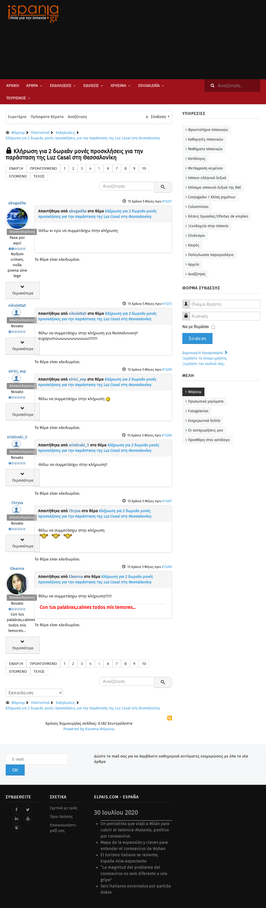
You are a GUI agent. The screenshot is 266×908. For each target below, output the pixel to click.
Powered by (73, 729)
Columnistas (198, 207)
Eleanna (17, 568)
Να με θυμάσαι (195, 326)
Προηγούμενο (43, 168)
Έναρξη (16, 168)
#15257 (167, 201)
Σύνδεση (197, 338)
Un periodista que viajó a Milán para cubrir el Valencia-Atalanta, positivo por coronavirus (135, 830)
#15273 (167, 304)
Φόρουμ (194, 392)
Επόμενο (18, 176)
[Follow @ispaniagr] (27, 809)
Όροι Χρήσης (61, 816)
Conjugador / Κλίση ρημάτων (211, 197)
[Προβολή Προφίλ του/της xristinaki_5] (17, 445)
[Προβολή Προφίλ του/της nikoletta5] (17, 314)
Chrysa (17, 502)
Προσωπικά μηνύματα (205, 401)
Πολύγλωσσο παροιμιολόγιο (211, 255)
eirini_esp (17, 371)
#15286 (167, 435)
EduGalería (149, 85)
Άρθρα (32, 85)
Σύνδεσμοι (196, 235)
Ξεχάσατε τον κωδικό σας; (203, 364)
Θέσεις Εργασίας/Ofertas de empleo (218, 216)
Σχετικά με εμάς (63, 808)
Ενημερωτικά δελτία (204, 421)
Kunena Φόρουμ (100, 729)
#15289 (167, 567)
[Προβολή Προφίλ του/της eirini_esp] (17, 379)
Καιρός (193, 245)
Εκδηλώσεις (60, 85)
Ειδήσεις (91, 85)
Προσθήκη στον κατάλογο (209, 440)
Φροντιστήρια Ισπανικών (208, 130)
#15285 (167, 369)
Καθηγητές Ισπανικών (205, 139)
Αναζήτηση (77, 116)
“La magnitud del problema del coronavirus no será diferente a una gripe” (134, 873)
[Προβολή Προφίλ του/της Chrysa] (17, 511)
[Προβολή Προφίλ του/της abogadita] (17, 217)
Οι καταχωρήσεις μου (205, 430)
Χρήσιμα (118, 85)
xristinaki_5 (17, 437)
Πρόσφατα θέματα (47, 116)
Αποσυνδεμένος (21, 232)
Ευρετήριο (17, 116)
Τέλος (39, 176)
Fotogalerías (198, 411)
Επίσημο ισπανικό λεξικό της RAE (214, 187)
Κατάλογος (196, 158)
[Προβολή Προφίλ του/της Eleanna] (17, 582)
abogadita (17, 203)
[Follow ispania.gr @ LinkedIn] (16, 818)
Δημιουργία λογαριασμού (203, 353)
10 (144, 168)
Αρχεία (193, 264)
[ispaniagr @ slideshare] (16, 827)
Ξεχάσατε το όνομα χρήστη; (204, 358)
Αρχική (12, 85)
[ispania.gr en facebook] (16, 809)
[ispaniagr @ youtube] (27, 818)
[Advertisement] (177, 39)
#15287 (167, 501)
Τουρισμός (16, 98)
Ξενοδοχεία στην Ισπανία (208, 226)
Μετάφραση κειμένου (205, 168)
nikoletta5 (17, 305)
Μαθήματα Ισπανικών (205, 149)
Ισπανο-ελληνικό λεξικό (207, 178)
